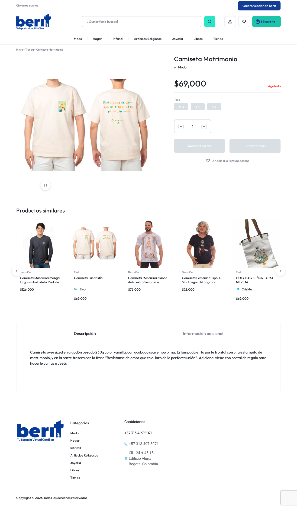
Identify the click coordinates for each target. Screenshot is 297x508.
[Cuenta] (230, 21)
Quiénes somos (27, 5)
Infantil (118, 39)
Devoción (25, 272)
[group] (40, 243)
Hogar (97, 39)
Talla (177, 99)
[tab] (84, 333)
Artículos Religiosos (147, 39)
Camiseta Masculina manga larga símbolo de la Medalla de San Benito (40, 282)
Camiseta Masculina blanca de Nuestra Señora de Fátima (147, 282)
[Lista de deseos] (243, 21)
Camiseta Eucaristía (88, 278)
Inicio (19, 49)
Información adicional (203, 333)
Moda (78, 39)
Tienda (218, 39)
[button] (181, 106)
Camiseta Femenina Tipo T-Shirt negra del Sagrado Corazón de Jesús (202, 282)
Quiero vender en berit (259, 6)
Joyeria (177, 39)
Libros (198, 39)
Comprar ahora (254, 146)
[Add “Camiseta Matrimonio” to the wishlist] (227, 160)
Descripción (85, 333)
